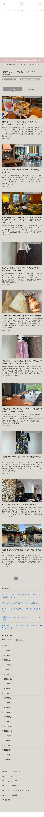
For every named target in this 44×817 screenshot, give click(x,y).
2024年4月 (8, 650)
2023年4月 (8, 707)
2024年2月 (8, 660)
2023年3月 (8, 712)
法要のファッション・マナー (14, 800)
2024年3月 (8, 655)
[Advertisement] (22, 35)
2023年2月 (8, 717)
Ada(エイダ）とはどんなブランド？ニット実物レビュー (21, 603)
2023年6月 (8, 698)
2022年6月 (8, 754)
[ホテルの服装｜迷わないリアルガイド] (22, 4)
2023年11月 (8, 674)
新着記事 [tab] (12, 89)
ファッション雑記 (11, 781)
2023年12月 (8, 669)
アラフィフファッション (10, 79)
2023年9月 (8, 683)
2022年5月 (8, 759)
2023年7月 (8, 693)
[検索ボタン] (4, 4)
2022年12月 (8, 726)
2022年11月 (8, 731)
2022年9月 (8, 740)
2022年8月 (8, 745)
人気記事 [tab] (31, 89)
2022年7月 (8, 750)
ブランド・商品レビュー (13, 785)
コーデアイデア (10, 776)
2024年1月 (8, 665)
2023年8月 (8, 688)
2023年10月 (8, 679)
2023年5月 (8, 702)
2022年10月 (8, 735)
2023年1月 (8, 721)
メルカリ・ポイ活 (11, 795)
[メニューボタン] (40, 4)
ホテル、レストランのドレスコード (17, 790)
